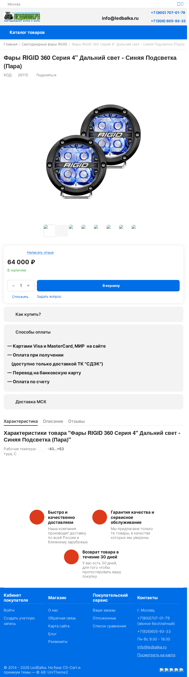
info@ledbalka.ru (152, 647)
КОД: (8, 75)
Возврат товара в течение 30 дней (100, 554)
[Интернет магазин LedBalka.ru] (22, 16)
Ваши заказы (104, 610)
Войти (9, 610)
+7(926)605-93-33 (154, 631)
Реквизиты (57, 641)
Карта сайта (58, 626)
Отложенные (104, 618)
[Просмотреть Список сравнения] (73, 17)
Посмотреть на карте (156, 655)
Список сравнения (109, 626)
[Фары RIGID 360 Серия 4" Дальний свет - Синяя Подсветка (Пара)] (93, 151)
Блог (52, 634)
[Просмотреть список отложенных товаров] (85, 17)
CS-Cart (70, 667)
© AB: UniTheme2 (52, 672)
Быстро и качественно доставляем (61, 517)
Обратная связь (62, 618)
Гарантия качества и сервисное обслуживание (132, 517)
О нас (53, 610)
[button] (44, 75)
